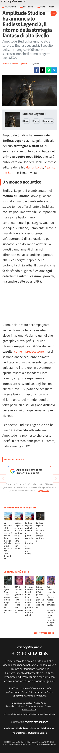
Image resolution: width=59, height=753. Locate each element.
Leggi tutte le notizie (44, 633)
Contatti (48, 706)
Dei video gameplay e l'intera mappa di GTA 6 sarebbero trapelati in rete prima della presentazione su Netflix (51, 606)
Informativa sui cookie (22, 702)
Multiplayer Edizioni (37, 732)
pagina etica (43, 490)
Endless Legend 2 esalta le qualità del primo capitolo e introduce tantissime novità (29, 538)
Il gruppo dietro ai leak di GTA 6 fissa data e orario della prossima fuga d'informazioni (29, 601)
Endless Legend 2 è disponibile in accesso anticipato (40, 531)
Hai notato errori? (14, 459)
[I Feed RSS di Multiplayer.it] (46, 653)
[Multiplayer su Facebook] (13, 653)
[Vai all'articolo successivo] (3, 478)
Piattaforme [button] (10, 7)
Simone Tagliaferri (20, 63)
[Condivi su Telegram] (54, 70)
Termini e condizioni (15, 706)
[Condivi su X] (42, 70)
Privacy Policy (39, 702)
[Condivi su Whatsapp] (48, 70)
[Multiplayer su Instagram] (24, 653)
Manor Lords (34, 167)
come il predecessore (29, 351)
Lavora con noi (29, 709)
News (26, 121)
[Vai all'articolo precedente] (56, 478)
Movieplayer (22, 728)
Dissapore (34, 728)
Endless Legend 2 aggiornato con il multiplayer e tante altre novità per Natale (19, 535)
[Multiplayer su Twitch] (35, 653)
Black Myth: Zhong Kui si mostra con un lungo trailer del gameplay (7, 600)
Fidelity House (47, 728)
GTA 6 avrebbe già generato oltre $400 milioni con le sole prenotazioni (19, 600)
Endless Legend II (34, 114)
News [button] (42, 7)
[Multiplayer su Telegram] (29, 653)
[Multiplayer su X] (18, 653)
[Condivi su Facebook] (36, 70)
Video (51, 7)
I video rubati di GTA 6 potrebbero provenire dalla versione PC (40, 597)
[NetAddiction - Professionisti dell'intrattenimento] (36, 722)
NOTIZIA (5, 63)
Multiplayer (9, 728)
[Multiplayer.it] (13, 1)
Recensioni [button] (28, 7)
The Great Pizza (19, 732)
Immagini (48, 121)
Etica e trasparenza (34, 706)
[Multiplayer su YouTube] (40, 653)
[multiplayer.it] (29, 647)
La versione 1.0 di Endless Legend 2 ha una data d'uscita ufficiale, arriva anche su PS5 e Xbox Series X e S (8, 540)
